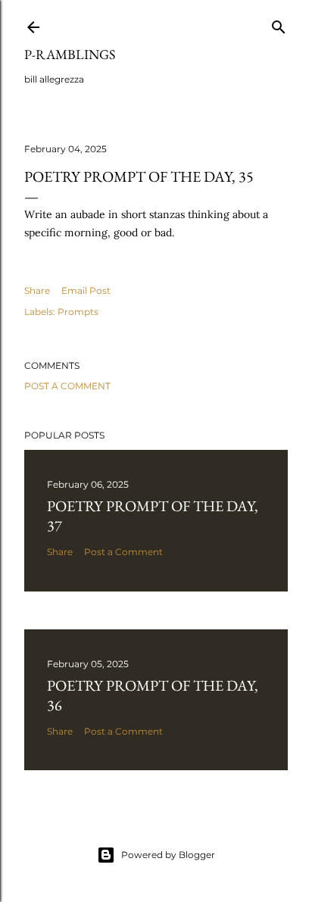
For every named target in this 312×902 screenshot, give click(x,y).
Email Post (86, 290)
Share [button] (37, 290)
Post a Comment (67, 386)
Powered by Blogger (168, 854)
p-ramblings (69, 54)
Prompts (78, 311)
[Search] (279, 24)
